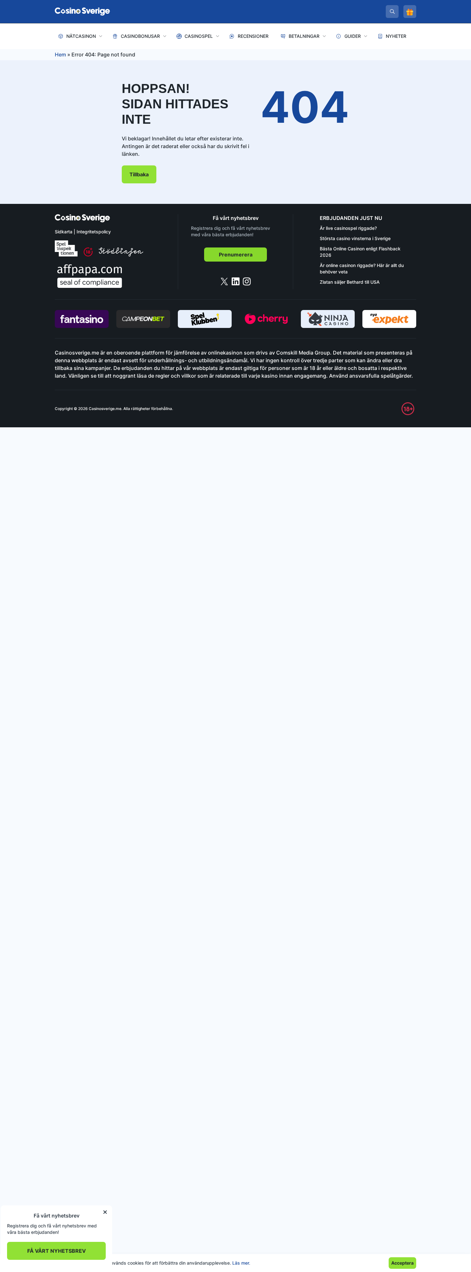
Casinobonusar (140, 36)
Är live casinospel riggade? (348, 228)
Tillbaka (139, 174)
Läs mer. (241, 1263)
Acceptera (402, 1263)
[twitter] (224, 281)
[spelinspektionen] (66, 248)
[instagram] (246, 281)
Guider (352, 36)
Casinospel (199, 36)
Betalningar (304, 36)
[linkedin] (235, 281)
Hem (60, 54)
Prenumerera (235, 254)
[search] (392, 11)
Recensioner (253, 36)
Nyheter (396, 36)
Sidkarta (63, 231)
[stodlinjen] (121, 254)
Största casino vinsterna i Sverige (355, 238)
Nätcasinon (81, 36)
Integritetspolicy (94, 231)
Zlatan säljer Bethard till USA (350, 282)
